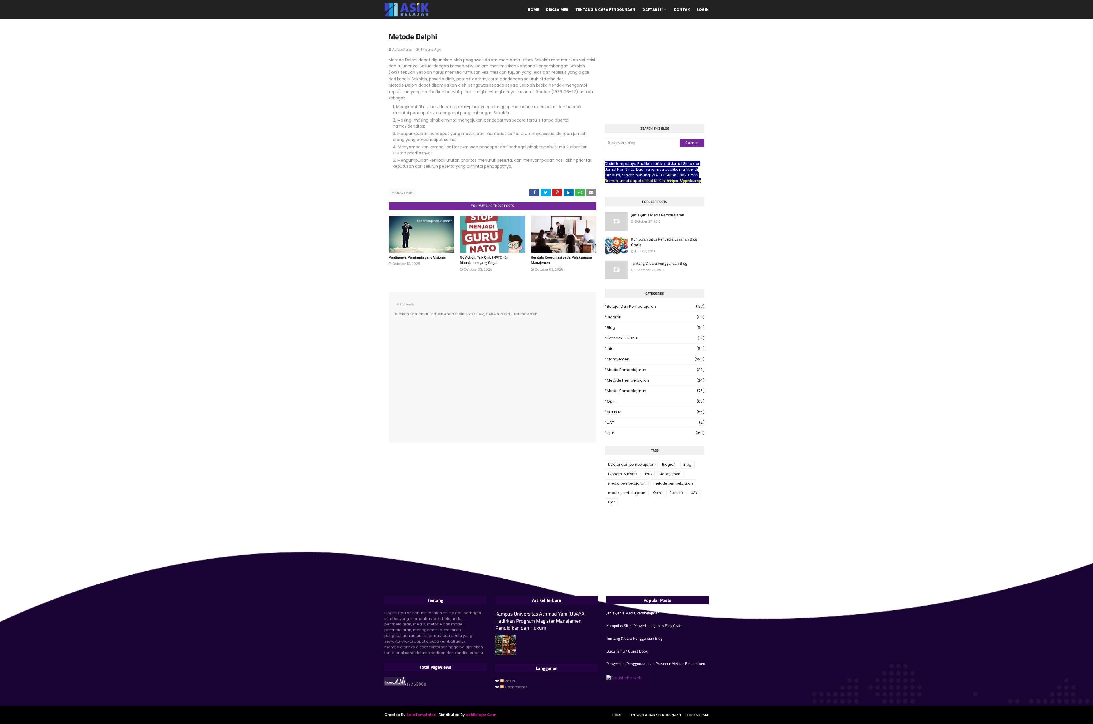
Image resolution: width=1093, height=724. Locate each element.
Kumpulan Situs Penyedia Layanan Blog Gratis (664, 241)
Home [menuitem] (533, 9)
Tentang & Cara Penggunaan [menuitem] (605, 9)
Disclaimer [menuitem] (557, 9)
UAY (655, 422)
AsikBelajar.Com (481, 714)
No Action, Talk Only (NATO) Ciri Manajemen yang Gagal (484, 260)
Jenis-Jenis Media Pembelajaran (657, 215)
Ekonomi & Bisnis (655, 338)
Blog (655, 327)
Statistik (655, 412)
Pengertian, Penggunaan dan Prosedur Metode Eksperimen (655, 663)
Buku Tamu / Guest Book (627, 651)
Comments (516, 687)
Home (617, 715)
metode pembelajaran (655, 380)
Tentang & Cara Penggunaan (655, 715)
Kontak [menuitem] (682, 9)
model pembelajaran (655, 390)
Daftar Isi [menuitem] (652, 9)
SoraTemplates (421, 714)
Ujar (655, 433)
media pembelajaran (655, 369)
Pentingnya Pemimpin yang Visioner (417, 257)
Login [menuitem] (703, 9)
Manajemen (402, 192)
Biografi (655, 317)
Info (655, 348)
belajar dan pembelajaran (655, 306)
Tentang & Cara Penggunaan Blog (659, 263)
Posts (509, 681)
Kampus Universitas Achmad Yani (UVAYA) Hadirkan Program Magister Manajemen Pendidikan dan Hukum (540, 621)
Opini (655, 401)
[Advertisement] (654, 72)
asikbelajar (402, 49)
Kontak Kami (698, 715)
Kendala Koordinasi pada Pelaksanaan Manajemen (561, 260)
